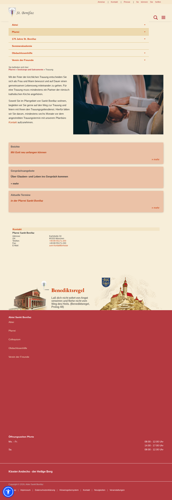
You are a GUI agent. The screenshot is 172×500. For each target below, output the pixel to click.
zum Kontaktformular (58, 245)
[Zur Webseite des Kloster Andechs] (128, 291)
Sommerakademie (22, 46)
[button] (8, 492)
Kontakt (114, 2)
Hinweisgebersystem (69, 490)
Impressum (25, 490)
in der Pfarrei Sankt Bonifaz (27, 200)
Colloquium (14, 339)
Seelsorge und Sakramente (30, 69)
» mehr (155, 159)
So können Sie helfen (148, 2)
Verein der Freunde (23, 60)
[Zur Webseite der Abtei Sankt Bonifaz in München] (29, 294)
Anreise (101, 2)
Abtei (15, 24)
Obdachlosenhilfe (22, 53)
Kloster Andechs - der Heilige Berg (31, 471)
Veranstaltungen (117, 490)
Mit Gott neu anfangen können (28, 152)
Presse (127, 2)
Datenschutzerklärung (45, 490)
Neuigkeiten (99, 490)
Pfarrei (15, 32)
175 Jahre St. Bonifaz (24, 39)
